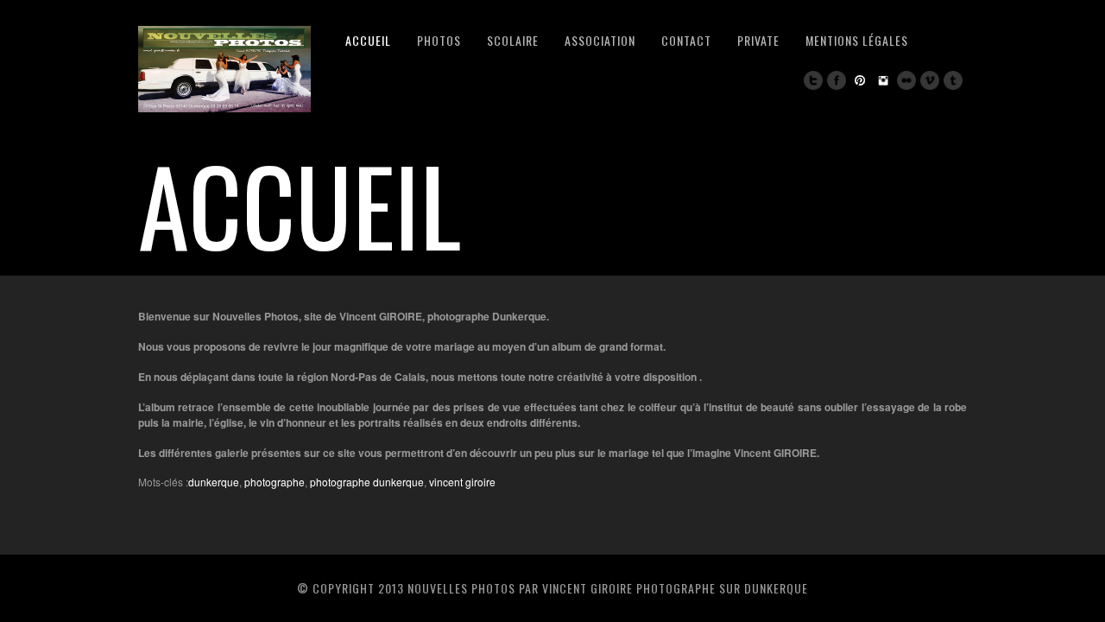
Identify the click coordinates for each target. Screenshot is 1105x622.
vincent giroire (462, 481)
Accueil (368, 40)
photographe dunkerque (367, 481)
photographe (274, 481)
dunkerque (213, 481)
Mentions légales (856, 40)
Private (758, 40)
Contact (686, 40)
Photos (439, 40)
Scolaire (513, 40)
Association (600, 40)
